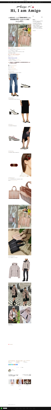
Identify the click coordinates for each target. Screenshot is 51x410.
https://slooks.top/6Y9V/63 (11, 151)
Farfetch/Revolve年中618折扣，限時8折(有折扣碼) (37, 28)
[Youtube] (39, 2)
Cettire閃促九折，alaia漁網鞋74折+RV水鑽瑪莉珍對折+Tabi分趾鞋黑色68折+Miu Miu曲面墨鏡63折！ (37, 27)
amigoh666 (12, 56)
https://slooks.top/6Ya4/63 (14, 180)
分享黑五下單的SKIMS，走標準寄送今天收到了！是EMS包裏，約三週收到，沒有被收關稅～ (19, 361)
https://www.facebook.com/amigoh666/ (15, 55)
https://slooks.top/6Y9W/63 (11, 178)
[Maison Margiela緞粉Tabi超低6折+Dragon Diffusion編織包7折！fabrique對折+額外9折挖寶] (19, 381)
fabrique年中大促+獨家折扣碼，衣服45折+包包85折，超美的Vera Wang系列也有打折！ (37, 25)
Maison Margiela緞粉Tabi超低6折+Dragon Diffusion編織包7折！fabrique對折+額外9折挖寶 (37, 23)
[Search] (42, 2)
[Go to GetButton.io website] (1, 409)
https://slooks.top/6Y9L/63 (11, 98)
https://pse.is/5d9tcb (17, 59)
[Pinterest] (38, 2)
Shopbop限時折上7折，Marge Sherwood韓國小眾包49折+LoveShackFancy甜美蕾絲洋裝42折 (38, 21)
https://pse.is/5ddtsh (19, 60)
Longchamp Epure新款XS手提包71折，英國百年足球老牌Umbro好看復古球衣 (11, 361)
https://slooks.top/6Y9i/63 (13, 68)
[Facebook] (37, 2)
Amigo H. (19, 22)
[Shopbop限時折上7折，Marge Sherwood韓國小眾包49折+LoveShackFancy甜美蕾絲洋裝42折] (12, 381)
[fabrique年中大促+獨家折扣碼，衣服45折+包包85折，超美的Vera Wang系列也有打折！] (27, 381)
